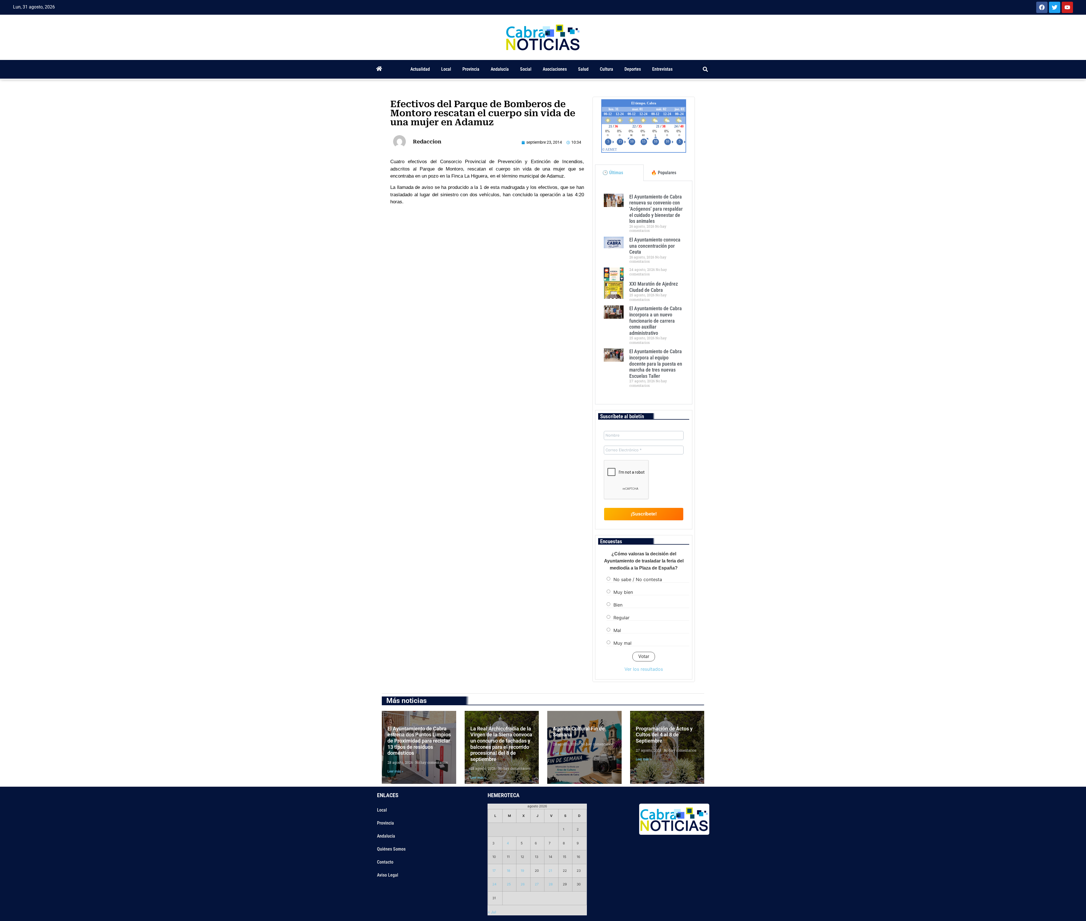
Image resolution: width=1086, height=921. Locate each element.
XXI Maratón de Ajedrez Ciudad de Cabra (653, 287)
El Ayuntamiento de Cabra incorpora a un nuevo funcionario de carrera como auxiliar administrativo (655, 320)
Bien (617, 605)
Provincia (470, 69)
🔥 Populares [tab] (663, 172)
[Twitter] (1054, 7)
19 (522, 871)
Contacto (385, 862)
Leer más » (395, 771)
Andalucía (500, 69)
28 (551, 884)
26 (523, 884)
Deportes (632, 69)
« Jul (492, 912)
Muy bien (623, 592)
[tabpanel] (643, 292)
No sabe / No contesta (637, 579)
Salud (583, 69)
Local (446, 69)
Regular (621, 617)
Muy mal (622, 643)
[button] (705, 69)
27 (537, 884)
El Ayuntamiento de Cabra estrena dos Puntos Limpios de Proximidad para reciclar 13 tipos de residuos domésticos (419, 741)
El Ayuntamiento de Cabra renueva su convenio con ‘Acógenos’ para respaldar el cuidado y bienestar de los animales (656, 209)
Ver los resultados (643, 669)
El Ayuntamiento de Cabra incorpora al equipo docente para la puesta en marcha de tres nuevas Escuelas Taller (655, 363)
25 (509, 884)
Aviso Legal (387, 875)
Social (525, 69)
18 (508, 871)
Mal (617, 630)
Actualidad (420, 69)
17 (494, 871)
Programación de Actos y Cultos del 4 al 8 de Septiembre (664, 735)
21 (550, 871)
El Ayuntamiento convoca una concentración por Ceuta (654, 246)
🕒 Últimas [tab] (612, 172)
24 (494, 884)
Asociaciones (555, 69)
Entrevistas (662, 69)
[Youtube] (1067, 7)
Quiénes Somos (391, 849)
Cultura (606, 69)
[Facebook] (1042, 7)
